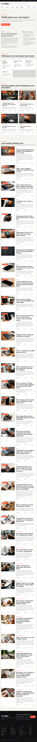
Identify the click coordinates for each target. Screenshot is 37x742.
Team (20, 729)
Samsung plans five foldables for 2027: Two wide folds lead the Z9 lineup (25, 251)
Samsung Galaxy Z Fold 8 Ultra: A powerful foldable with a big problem (25, 300)
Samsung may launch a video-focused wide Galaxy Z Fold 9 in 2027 (25, 217)
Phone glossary (12, 731)
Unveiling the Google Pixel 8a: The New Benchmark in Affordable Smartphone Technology (24, 620)
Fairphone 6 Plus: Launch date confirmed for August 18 (25, 335)
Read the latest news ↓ (5, 24)
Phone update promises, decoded (25, 126)
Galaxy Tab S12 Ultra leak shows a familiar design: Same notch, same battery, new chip (24, 186)
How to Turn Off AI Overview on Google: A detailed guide (24, 550)
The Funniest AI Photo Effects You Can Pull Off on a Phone (24, 534)
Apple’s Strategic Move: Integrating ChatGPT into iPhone (23, 567)
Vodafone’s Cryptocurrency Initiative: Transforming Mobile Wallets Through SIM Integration (25, 693)
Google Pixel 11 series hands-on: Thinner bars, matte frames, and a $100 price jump (25, 451)
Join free (33, 716)
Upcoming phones (4, 731)
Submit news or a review (22, 732)
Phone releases (3, 729)
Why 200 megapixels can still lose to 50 (8, 126)
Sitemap (30, 734)
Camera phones (12, 732)
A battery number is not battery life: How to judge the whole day (9, 104)
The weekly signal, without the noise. (23, 714)
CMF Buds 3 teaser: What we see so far (24, 202)
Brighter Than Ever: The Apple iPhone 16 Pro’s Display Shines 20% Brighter (25, 584)
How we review (30, 0)
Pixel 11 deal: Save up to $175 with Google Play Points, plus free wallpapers (24, 368)
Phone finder (29, 7)
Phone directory (3, 728)
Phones (2, 7)
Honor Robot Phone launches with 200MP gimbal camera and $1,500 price (25, 417)
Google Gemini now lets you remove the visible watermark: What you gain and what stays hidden (24, 283)
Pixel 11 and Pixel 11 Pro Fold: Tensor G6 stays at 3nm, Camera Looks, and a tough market (24, 318)
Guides (17, 7)
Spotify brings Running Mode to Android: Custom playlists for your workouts (25, 151)
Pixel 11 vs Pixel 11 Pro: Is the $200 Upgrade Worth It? (24, 505)
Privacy (30, 728)
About (35, 0)
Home (2, 10)
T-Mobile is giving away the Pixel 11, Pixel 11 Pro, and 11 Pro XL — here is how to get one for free (24, 469)
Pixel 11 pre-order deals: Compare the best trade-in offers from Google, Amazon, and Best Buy (24, 433)
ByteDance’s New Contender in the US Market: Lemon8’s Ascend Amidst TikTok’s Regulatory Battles (25, 674)
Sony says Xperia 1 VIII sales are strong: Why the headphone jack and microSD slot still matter (25, 385)
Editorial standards (22, 733)
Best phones (22, 7)
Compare (34, 7)
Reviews (7, 7)
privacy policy (28, 719)
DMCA (30, 731)
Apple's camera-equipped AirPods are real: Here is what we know (24, 170)
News (12, 7)
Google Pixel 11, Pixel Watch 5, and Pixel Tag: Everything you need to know (25, 519)
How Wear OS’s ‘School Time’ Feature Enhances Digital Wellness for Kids (24, 602)
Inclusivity (30, 729)
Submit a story (23, 0)
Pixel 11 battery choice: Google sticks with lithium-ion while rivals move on (25, 401)
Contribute (30, 732)
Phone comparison (13, 729)
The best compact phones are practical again (27, 104)
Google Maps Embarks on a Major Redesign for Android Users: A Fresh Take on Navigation (24, 655)
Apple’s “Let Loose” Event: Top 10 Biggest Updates (25, 638)
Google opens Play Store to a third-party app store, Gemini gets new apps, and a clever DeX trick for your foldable (25, 487)
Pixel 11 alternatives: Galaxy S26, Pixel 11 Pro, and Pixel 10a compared (25, 267)
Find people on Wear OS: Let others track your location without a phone (24, 233)
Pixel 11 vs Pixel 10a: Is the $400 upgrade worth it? (25, 351)
